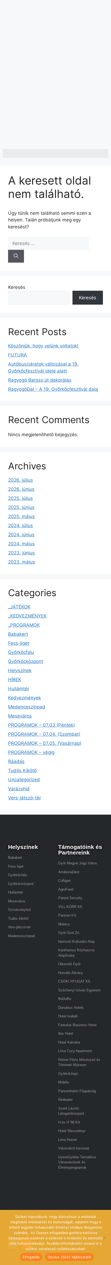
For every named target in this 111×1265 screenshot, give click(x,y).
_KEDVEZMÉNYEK (27, 616)
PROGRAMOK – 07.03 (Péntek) (41, 725)
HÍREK (14, 679)
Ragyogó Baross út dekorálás (39, 380)
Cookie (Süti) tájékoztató (69, 1257)
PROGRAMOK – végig (31, 752)
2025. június (21, 507)
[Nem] (104, 1237)
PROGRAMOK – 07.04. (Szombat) (44, 734)
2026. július (20, 480)
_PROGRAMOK (24, 625)
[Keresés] (16, 256)
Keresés (16, 287)
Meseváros (20, 716)
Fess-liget (18, 643)
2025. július (20, 498)
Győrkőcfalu (21, 652)
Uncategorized (24, 779)
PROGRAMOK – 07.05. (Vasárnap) (44, 743)
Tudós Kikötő (22, 770)
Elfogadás (31, 1257)
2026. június (21, 489)
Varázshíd (19, 788)
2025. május (21, 516)
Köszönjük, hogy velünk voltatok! (43, 345)
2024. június (21, 534)
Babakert (18, 634)
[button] (55, 153)
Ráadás (16, 761)
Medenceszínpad (26, 707)
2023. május (21, 562)
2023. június (21, 552)
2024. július (20, 525)
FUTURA (17, 355)
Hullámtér (18, 688)
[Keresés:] (48, 243)
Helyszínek (20, 670)
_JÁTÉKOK (19, 607)
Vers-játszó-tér (24, 797)
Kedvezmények (24, 697)
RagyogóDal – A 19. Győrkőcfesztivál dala (53, 389)
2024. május (21, 543)
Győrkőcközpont (25, 661)
